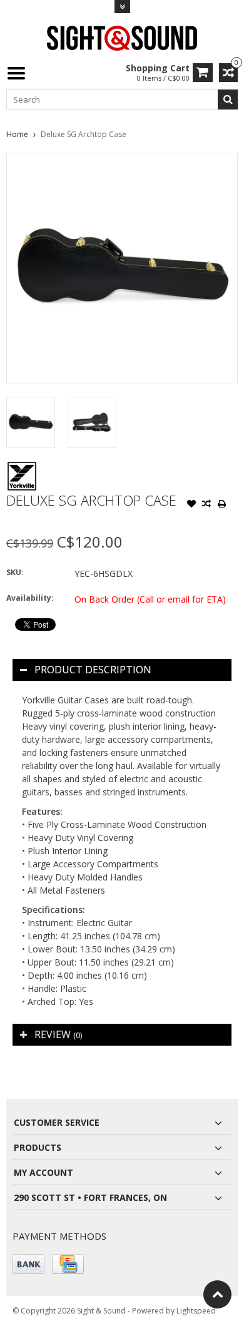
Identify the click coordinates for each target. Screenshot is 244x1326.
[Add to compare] (206, 505)
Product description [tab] (92, 669)
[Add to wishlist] (191, 505)
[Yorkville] (22, 467)
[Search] (228, 99)
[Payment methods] (28, 1264)
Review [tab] (58, 1034)
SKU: (15, 572)
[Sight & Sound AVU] (122, 37)
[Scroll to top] (217, 1294)
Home (17, 134)
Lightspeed (196, 1310)
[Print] (221, 505)
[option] (30, 422)
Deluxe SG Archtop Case (83, 134)
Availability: (30, 598)
